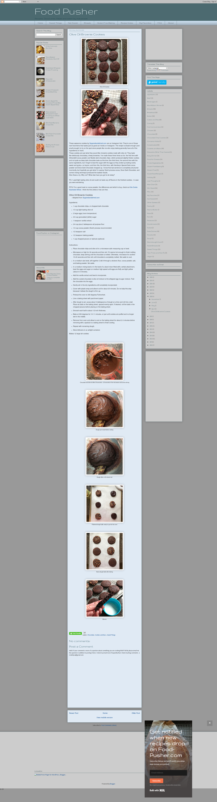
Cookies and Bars (100, 635)
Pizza (149, 213)
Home (40, 23)
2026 (151, 277)
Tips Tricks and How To (156, 253)
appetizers (151, 94)
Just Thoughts (152, 181)
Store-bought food (154, 242)
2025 (151, 280)
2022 (151, 290)
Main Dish (151, 184)
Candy (149, 123)
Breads (87, 23)
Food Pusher (66, 11)
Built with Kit (157, 790)
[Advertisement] (49, 193)
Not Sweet (73, 23)
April (153, 309)
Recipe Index (127, 23)
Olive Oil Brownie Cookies (160, 311)
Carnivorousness (154, 127)
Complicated (152, 145)
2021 (151, 293)
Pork (149, 217)
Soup (149, 238)
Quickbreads (152, 224)
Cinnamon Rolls (153, 141)
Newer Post (73, 713)
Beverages (151, 101)
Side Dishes (152, 231)
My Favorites (145, 23)
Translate (164, 70)
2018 (151, 319)
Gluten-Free (151, 170)
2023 (151, 287)
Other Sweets (152, 202)
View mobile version (105, 718)
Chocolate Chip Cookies (156, 137)
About (171, 23)
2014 (151, 332)
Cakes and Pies (153, 119)
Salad (149, 227)
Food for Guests (153, 159)
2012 (151, 339)
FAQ (160, 23)
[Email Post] (84, 632)
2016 (151, 326)
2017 (151, 322)
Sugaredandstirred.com (98, 143)
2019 (151, 316)
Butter (149, 116)
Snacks (150, 235)
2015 (151, 329)
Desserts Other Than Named (158, 152)
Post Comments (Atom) (108, 725)
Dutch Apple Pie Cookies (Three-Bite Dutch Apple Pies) (53, 103)
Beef (149, 98)
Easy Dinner (152, 155)
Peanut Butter (152, 209)
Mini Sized (151, 188)
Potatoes (150, 220)
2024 (151, 283)
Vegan (149, 256)
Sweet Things (55, 23)
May (153, 305)
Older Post (136, 713)
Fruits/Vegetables (154, 163)
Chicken (150, 130)
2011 (151, 342)
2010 (151, 345)
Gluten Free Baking (154, 166)
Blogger (112, 784)
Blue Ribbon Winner (154, 105)
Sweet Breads (152, 245)
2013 (151, 335)
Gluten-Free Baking (106, 23)
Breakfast (151, 112)
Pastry (149, 206)
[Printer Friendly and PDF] (75, 634)
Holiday (150, 177)
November (156, 299)
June (154, 302)
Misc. (149, 191)
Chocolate (90, 635)
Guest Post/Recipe (154, 173)
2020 (151, 296)
